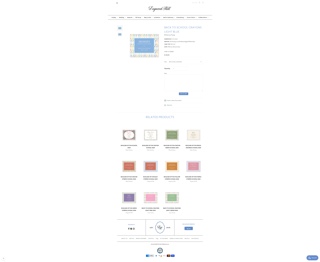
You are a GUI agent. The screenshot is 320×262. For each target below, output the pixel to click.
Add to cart (183, 93)
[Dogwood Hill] (160, 9)
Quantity (167, 68)
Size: (165, 62)
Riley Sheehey (129, 150)
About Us (124, 238)
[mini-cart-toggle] (202, 3)
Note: (165, 73)
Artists (131, 238)
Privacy (187, 238)
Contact (151, 238)
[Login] (199, 3)
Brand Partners (141, 238)
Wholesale (195, 238)
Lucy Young (151, 212)
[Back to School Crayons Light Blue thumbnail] (119, 28)
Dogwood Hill (150, 181)
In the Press (164, 238)
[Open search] (117, 3)
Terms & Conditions (176, 238)
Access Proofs (195, 2)
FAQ (157, 238)
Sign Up (188, 228)
